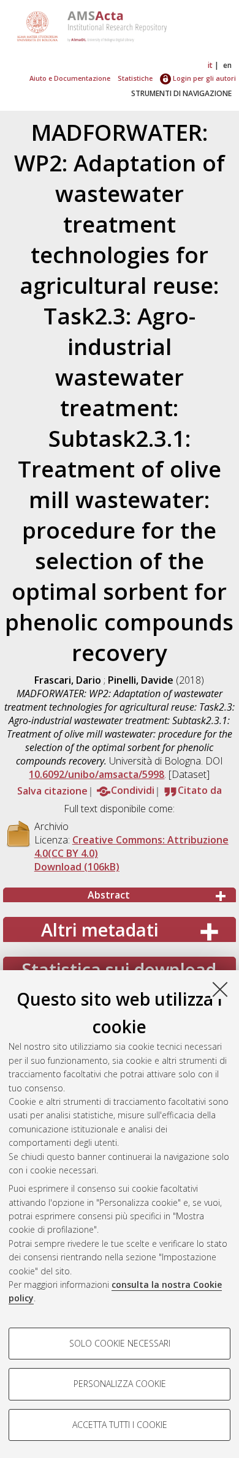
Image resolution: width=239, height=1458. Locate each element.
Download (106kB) (77, 866)
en (227, 65)
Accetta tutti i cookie (119, 1424)
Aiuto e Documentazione (69, 78)
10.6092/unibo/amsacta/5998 (96, 774)
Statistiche (135, 78)
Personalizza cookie (120, 1383)
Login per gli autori (203, 78)
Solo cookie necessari (119, 1343)
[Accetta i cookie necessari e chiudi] (220, 989)
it (210, 65)
